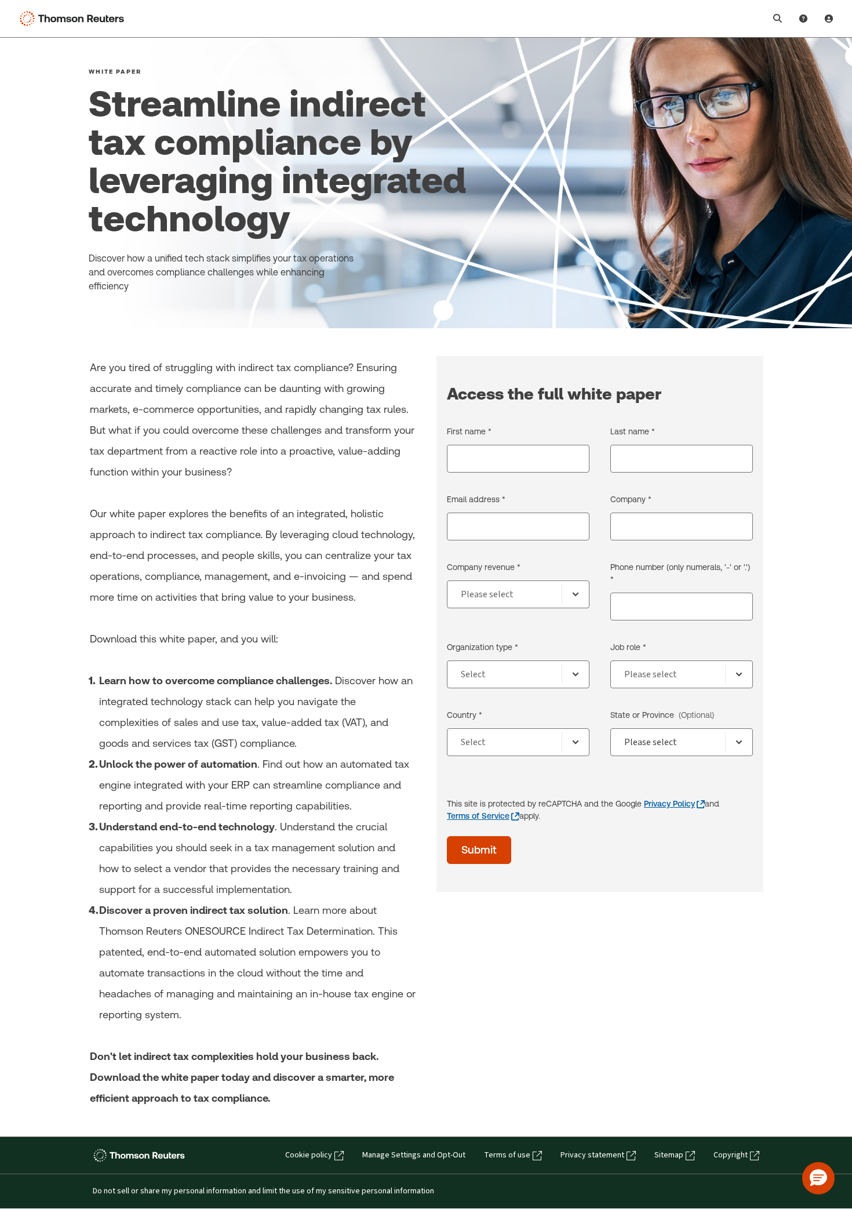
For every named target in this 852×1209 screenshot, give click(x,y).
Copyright (730, 1155)
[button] (818, 1178)
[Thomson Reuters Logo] (74, 18)
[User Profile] (828, 18)
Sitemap (668, 1155)
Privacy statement (592, 1155)
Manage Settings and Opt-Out (413, 1155)
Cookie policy (308, 1155)
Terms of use (507, 1155)
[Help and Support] (803, 18)
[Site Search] (777, 18)
